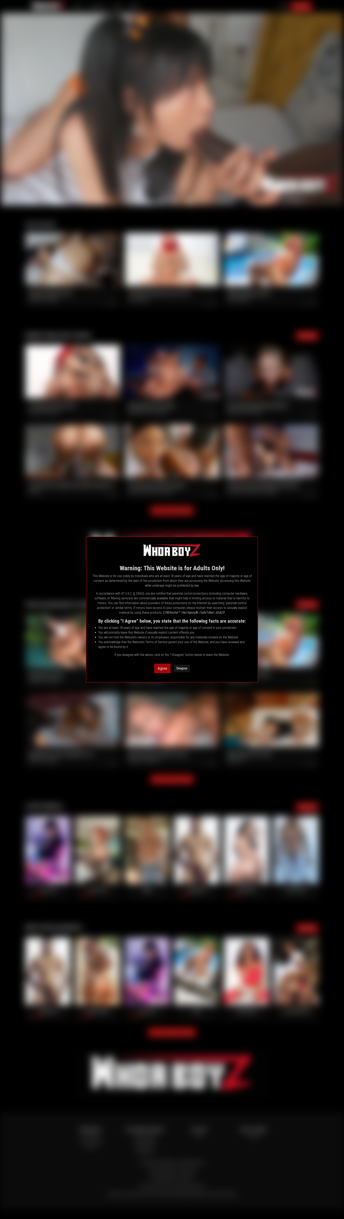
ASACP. (220, 612)
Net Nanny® (190, 612)
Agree (162, 668)
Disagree (181, 668)
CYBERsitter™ (171, 612)
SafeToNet (207, 612)
